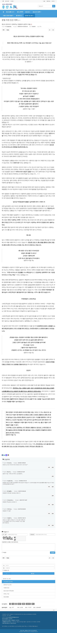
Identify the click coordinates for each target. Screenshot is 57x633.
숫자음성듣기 (15, 537)
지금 (13, 603)
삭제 (49, 467)
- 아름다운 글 (6, 587)
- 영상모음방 (6, 596)
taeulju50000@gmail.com (13, 617)
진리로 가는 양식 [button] (29, 15)
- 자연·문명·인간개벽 (8, 581)
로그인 (53, 1)
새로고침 (15, 540)
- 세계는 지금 (6, 593)
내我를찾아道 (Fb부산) (7, 621)
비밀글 (4, 552)
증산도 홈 (22, 630)
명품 (24, 603)
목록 (3, 30)
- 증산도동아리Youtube (8, 590)
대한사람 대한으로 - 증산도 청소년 (9, 623)
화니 (33, 603)
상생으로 (28, 603)
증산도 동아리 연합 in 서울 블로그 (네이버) (10, 620)
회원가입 (48, 1)
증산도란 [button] (27, 12)
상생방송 (26, 630)
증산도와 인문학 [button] (37, 12)
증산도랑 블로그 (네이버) (7, 618)
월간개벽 (35, 630)
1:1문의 (11, 1)
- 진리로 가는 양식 (7, 584)
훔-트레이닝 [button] (19, 15)
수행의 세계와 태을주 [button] (8, 15)
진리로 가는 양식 (7, 578)
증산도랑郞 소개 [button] (10, 12)
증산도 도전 (30, 630)
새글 (44, 1)
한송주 (19, 603)
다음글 (7, 30)
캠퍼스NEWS (20, 12)
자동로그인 (6, 570)
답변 (53, 467)
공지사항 (7, 1)
